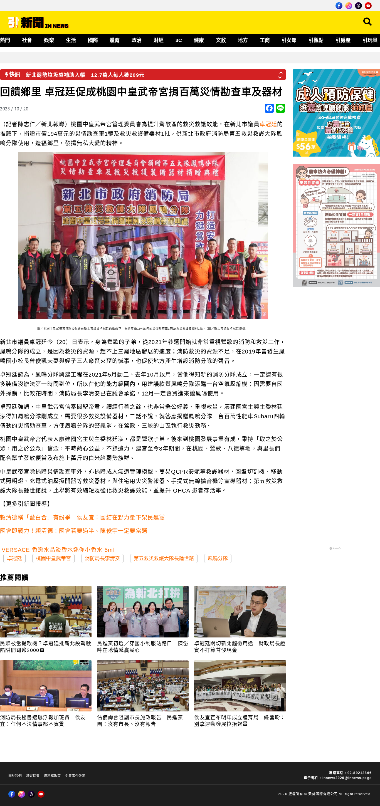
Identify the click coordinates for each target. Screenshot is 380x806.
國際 (93, 40)
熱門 (5, 40)
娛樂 (49, 40)
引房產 (343, 40)
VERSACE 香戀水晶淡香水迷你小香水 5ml (58, 550)
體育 (115, 40)
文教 (221, 40)
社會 (27, 40)
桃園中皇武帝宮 (53, 558)
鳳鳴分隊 (218, 558)
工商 (265, 40)
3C (179, 40)
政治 (137, 40)
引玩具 (369, 40)
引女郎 (289, 40)
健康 (199, 40)
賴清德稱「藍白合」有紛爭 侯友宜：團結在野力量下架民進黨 (82, 518)
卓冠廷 (268, 124)
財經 (159, 40)
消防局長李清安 (102, 558)
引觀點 (316, 40)
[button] (281, 71)
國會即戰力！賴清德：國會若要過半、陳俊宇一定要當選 (73, 531)
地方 (243, 40)
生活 (71, 40)
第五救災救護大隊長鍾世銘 (164, 558)
